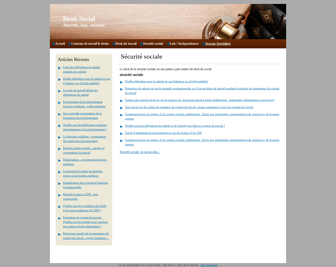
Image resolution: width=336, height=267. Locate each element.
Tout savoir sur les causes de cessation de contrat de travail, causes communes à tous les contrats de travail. (189, 107)
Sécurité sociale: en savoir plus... (140, 152)
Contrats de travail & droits (90, 43)
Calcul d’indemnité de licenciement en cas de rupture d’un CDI (163, 132)
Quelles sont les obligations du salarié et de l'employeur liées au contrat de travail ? (175, 125)
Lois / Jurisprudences (184, 43)
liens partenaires (209, 265)
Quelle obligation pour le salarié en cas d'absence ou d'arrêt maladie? (166, 81)
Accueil (60, 43)
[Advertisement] (163, 203)
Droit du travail (126, 43)
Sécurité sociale (153, 43)
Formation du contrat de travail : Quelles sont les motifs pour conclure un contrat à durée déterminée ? (85, 222)
